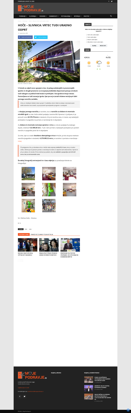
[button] (111, 16)
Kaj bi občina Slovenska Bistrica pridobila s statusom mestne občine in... (103, 397)
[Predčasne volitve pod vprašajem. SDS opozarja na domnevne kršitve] (70, 245)
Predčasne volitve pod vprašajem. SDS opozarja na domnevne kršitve (69, 255)
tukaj (20, 141)
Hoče (26, 229)
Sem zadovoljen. (92, 37)
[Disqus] (49, 290)
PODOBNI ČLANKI (24, 234)
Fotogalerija (65, 16)
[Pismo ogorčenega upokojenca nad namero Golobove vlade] (88, 379)
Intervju (77, 16)
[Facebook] (108, 1)
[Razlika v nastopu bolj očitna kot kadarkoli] (27, 245)
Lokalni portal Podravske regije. (26, 382)
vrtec (30, 229)
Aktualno (21, 250)
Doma (19, 21)
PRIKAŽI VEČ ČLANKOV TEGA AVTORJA (42, 234)
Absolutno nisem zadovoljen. (95, 42)
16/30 (108, 67)
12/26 (98, 67)
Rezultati (103, 45)
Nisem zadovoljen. (93, 39)
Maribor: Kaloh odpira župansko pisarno (102, 386)
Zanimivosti (53, 16)
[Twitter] (111, 1)
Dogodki (42, 16)
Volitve (86, 16)
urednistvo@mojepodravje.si (35, 391)
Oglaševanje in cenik (23, 387)
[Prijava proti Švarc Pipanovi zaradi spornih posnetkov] (49, 245)
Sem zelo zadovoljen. (93, 35)
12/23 (89, 67)
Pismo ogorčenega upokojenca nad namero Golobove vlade (102, 378)
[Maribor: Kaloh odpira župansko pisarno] (88, 388)
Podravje (22, 16)
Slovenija (32, 16)
